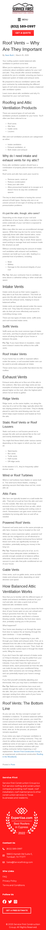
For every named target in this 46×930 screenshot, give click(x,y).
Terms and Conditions (14, 885)
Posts (13, 765)
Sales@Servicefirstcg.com (20, 862)
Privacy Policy (10, 881)
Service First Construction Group (27, 751)
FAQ (5, 876)
